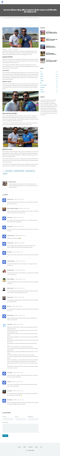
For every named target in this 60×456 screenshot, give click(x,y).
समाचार (49, 74)
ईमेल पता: (16, 416)
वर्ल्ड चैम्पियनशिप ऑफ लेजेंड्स (19, 171)
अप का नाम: (4, 416)
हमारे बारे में (19, 447)
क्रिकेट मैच (5, 173)
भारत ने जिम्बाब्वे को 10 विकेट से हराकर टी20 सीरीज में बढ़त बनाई (51, 33)
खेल (49, 72)
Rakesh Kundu (15, 49)
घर (1, 17)
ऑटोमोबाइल (49, 91)
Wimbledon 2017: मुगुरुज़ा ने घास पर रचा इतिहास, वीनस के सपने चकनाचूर (51, 61)
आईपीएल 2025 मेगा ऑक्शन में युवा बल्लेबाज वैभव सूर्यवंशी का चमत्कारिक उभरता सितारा (51, 40)
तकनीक (49, 89)
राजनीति (49, 80)
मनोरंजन (49, 76)
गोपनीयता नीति (30, 447)
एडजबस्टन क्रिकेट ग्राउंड (30, 171)
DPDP (41, 447)
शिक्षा (49, 83)
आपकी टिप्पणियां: (5, 422)
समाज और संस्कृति (49, 85)
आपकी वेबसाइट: (30, 416)
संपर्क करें (36, 447)
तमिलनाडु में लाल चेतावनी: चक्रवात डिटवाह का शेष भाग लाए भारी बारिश (51, 47)
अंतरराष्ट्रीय (49, 87)
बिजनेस (49, 78)
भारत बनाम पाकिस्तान (8, 171)
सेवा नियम (24, 447)
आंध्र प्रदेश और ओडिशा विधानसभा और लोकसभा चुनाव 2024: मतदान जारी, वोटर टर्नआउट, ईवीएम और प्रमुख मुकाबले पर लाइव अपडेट (51, 54)
